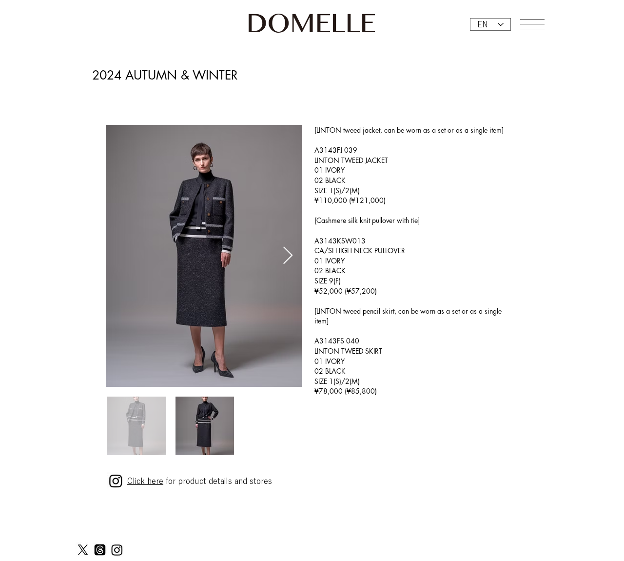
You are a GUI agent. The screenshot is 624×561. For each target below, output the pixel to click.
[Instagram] (117, 549)
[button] (532, 24)
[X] (83, 549)
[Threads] (100, 549)
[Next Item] (287, 255)
